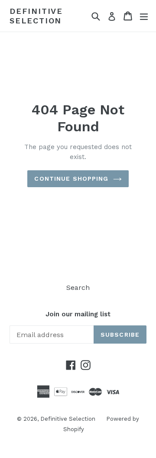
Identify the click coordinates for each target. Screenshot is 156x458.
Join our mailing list (78, 314)
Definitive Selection (36, 15)
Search (78, 287)
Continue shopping (71, 178)
